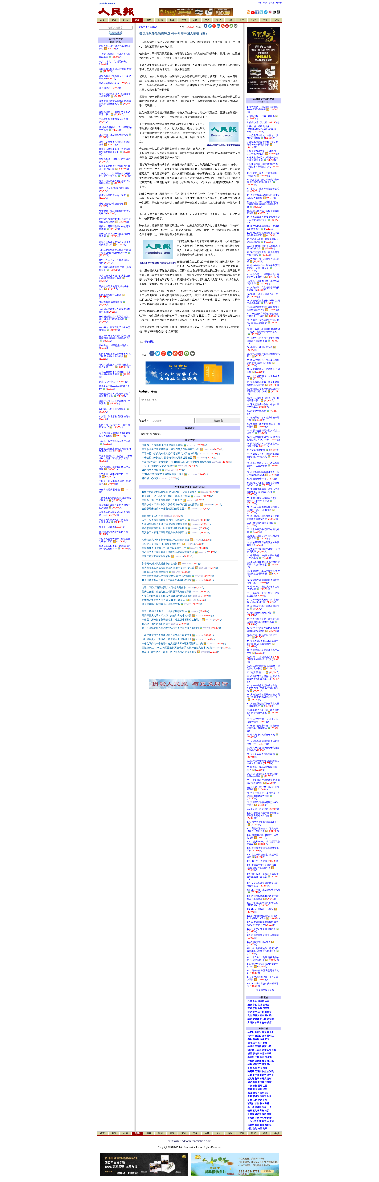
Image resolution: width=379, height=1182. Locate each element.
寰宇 (241, 20)
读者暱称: (144, 420)
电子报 (279, 2)
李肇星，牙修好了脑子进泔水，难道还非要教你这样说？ (182, 619)
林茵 (264, 1046)
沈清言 (266, 1005)
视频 (265, 20)
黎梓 (267, 1103)
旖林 (260, 1089)
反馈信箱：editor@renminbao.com (189, 1141)
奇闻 (172, 20)
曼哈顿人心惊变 (160, 478)
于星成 (251, 1114)
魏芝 (255, 1128)
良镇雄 (258, 1061)
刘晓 (250, 1005)
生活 (207, 20)
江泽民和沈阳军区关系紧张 (167, 556)
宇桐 (257, 1057)
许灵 (267, 1110)
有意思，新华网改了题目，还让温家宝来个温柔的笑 (181, 652)
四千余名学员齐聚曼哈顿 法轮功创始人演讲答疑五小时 (183, 449)
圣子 (260, 1043)
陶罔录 (251, 1071)
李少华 (263, 1118)
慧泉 (265, 1068)
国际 (160, 20)
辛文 (255, 1005)
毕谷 (250, 1064)
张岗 (257, 1125)
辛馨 (250, 1096)
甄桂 (269, 1064)
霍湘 (261, 1121)
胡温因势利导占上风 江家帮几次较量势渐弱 (176, 524)
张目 (269, 1096)
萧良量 (261, 1082)
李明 (255, 1008)
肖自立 (268, 1125)
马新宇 (258, 1032)
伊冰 (260, 1100)
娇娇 (269, 1118)
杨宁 (255, 1043)
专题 (230, 20)
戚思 (250, 1093)
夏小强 (256, 1075)
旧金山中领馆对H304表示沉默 (170, 466)
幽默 (148, 20)
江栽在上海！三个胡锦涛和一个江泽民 (173, 500)
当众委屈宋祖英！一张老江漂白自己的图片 (176, 508)
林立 (262, 1103)
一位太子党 (253, 1121)
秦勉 (250, 1039)
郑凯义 (256, 1015)
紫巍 (262, 1110)
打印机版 (148, 341)
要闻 (114, 20)
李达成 (263, 1078)
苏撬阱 (256, 1096)
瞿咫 (260, 1085)
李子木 (258, 1022)
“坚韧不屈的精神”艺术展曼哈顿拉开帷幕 (175, 474)
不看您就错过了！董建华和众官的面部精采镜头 (178, 635)
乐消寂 (256, 1053)
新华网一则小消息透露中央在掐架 (171, 563)
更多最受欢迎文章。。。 (268, 990)
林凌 (269, 1114)
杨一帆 (261, 1012)
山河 (250, 1043)
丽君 (267, 1001)
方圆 (269, 1046)
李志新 (251, 1057)
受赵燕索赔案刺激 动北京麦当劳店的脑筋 (175, 528)
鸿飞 (271, 1071)
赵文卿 (251, 1078)
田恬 (255, 1089)
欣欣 (264, 1114)
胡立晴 (270, 1019)
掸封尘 (251, 1046)
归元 (267, 1039)
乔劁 (250, 1085)
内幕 (125, 20)
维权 (253, 20)
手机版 (271, 2)
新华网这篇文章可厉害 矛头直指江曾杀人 (174, 600)
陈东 (267, 1093)
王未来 (258, 1050)
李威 (250, 1089)
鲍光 (250, 1082)
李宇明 (268, 1053)
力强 (260, 1008)
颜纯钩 (256, 1039)
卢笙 (271, 1121)
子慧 (257, 1118)
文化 (218, 20)
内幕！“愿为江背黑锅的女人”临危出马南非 (173, 587)
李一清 (251, 1107)
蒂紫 (264, 1064)
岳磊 (265, 1085)
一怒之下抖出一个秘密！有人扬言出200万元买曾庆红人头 (184, 643)
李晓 (257, 1103)
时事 (137, 20)
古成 (262, 1039)
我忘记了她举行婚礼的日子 (165, 623)
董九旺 (256, 1110)
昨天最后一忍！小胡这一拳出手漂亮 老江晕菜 (177, 496)
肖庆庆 (261, 1093)
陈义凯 (270, 1061)
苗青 (250, 1075)
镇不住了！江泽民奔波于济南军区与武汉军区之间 (179, 552)
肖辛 (264, 1022)
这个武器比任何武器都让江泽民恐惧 (172, 604)
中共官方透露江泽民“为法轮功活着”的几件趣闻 (178, 576)
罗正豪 (270, 1032)
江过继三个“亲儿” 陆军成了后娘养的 (173, 544)
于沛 (266, 1121)
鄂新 (255, 1085)
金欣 (255, 1001)
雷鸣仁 (270, 1036)
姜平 (257, 1078)
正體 (265, 2)
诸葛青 (258, 1114)
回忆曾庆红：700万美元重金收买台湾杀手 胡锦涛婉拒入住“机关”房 (186, 647)
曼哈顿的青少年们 (163, 470)
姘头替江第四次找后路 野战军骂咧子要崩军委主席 (180, 567)
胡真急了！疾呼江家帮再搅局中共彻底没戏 (176, 532)
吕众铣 (268, 1057)
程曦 (250, 1008)
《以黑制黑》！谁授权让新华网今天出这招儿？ (178, 639)
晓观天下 (257, 1064)
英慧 (250, 1068)
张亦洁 (265, 1071)
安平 (265, 1128)
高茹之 (263, 1075)
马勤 (255, 1100)
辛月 (262, 1053)
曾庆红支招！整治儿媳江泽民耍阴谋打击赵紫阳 (176, 591)
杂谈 (276, 20)
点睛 (255, 1068)
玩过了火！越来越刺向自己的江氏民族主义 (176, 520)
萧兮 (255, 1012)
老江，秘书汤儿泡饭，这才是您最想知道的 (175, 611)
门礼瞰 (268, 1082)
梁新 (264, 1107)
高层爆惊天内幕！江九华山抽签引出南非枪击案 (178, 615)
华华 (265, 1089)
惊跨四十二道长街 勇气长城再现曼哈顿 (174, 445)
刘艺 (250, 1128)
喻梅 (255, 1093)
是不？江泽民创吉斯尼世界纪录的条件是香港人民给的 (181, 628)
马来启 (251, 1032)
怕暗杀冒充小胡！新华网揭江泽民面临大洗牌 (177, 539)
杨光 (264, 1032)
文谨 (260, 1005)
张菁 (264, 1036)
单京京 (251, 1118)
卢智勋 (251, 1061)
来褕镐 (265, 1050)
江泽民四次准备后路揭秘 (166, 572)
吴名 (250, 1015)
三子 (269, 1107)
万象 (195, 20)
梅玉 (260, 1128)
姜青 (255, 1082)
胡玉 (250, 1053)
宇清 (260, 1068)
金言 (264, 1061)
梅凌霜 (261, 1001)
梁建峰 (256, 1019)
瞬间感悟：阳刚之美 (162, 516)
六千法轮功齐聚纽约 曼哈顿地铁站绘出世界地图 (179, 457)
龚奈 (262, 1015)
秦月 (265, 1043)
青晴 (269, 1078)
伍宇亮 (266, 1008)
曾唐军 (272, 1050)
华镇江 (258, 1107)
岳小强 (268, 1015)
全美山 (258, 1036)
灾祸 (183, 20)
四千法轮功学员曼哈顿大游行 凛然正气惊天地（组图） (181, 453)
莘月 (262, 1057)
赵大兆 (251, 1125)
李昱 (250, 1012)
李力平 (270, 1075)
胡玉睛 (263, 1019)
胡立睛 (251, 1050)
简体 (259, 2)
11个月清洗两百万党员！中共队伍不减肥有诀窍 (178, 580)
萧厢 (269, 1022)
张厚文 (268, 1012)
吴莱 (250, 1100)
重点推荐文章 (116, 39)
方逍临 (251, 1022)
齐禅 (265, 1100)
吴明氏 (258, 1046)
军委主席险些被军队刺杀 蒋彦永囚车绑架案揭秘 (176, 595)
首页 (102, 20)
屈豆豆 (263, 1096)
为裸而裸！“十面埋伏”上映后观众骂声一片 (175, 548)
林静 (250, 1019)
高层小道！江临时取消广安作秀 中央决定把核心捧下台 (182, 504)
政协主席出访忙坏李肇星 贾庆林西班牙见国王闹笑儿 (180, 492)
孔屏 (250, 1001)
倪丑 (250, 1110)
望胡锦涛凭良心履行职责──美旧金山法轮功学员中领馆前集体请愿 (187, 461)
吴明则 (258, 1071)
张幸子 (251, 1036)
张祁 (262, 1125)
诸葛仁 (251, 1103)
